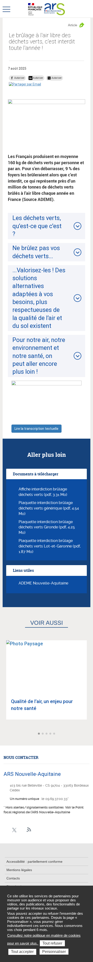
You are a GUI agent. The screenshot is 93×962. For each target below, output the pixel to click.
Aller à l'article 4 (50, 734)
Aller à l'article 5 (54, 734)
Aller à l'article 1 (39, 734)
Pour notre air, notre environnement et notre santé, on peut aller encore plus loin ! (38, 355)
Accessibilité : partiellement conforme (34, 861)
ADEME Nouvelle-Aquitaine (43, 583)
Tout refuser (52, 943)
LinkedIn (21, 829)
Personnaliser (54, 952)
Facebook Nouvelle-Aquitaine (7, 829)
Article (72, 25)
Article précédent (4, 733)
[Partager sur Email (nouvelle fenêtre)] (25, 84)
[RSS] (29, 829)
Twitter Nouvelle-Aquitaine (14, 829)
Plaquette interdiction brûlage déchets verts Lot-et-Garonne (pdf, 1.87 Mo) (50, 546)
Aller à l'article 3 (47, 734)
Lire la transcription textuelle (36, 429)
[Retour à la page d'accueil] (54, 9)
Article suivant (88, 733)
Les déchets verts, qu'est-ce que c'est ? (37, 225)
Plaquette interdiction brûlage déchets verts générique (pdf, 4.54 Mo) (49, 508)
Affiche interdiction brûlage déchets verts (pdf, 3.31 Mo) (43, 492)
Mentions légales (19, 870)
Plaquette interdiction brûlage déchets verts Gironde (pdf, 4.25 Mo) (47, 527)
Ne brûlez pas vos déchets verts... (36, 251)
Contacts (13, 878)
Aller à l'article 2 (43, 734)
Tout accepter (22, 952)
